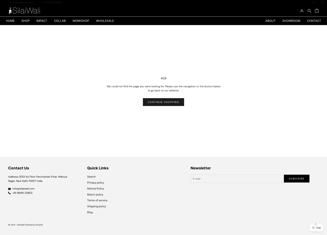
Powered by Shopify (34, 225)
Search (91, 176)
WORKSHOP (81, 20)
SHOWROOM (291, 20)
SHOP (25, 20)
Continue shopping (163, 102)
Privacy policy (95, 182)
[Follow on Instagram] (322, 2)
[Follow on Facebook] (314, 2)
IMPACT (41, 20)
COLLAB (60, 20)
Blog (90, 212)
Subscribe (297, 178)
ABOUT (270, 20)
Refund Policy (95, 188)
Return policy (95, 194)
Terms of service (97, 200)
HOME (10, 20)
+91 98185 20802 (52, 2)
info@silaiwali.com (21, 2)
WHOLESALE (105, 20)
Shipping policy (96, 206)
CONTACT (314, 20)
